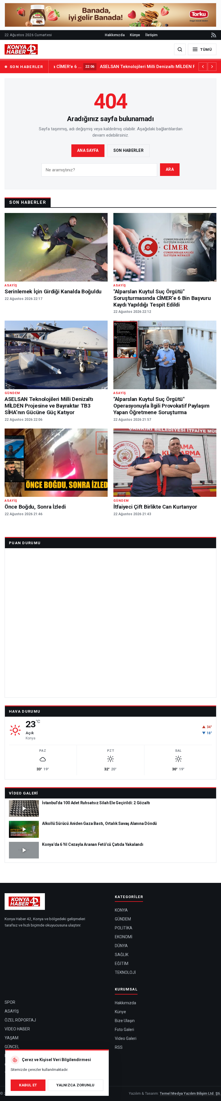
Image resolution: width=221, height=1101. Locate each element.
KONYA (121, 910)
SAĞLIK (121, 954)
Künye (135, 35)
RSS (119, 1047)
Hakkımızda (115, 35)
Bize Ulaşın (125, 1020)
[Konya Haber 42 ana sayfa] (22, 49)
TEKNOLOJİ (125, 972)
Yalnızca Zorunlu (75, 1085)
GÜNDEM (123, 919)
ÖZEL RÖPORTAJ (20, 1020)
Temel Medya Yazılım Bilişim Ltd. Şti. (190, 1093)
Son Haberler (128, 150)
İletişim (151, 35)
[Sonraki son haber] (212, 66)
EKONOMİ (123, 937)
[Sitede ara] (180, 49)
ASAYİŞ (12, 1011)
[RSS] (213, 35)
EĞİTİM (121, 963)
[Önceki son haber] (203, 66)
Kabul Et (28, 1085)
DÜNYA (121, 945)
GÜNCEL (12, 1046)
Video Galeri (23, 793)
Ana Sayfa (88, 150)
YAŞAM (11, 1038)
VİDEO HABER (17, 1029)
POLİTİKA (123, 928)
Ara (170, 169)
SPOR (10, 1002)
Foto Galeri (124, 1029)
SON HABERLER (26, 66)
